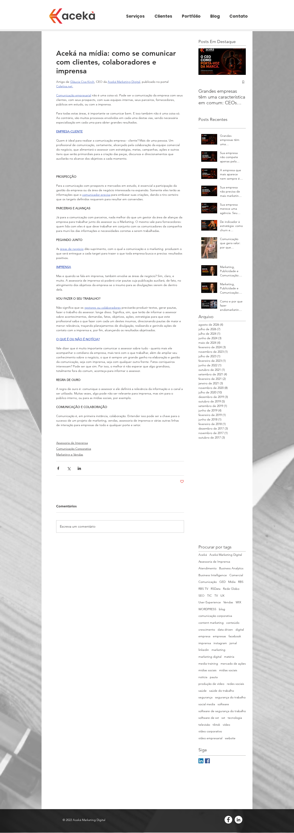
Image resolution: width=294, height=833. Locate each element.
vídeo (226, 725)
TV (216, 595)
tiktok (216, 725)
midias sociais (207, 670)
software (223, 704)
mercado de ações (233, 663)
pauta (214, 677)
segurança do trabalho (230, 697)
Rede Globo (231, 589)
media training (208, 663)
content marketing (211, 623)
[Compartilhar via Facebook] (58, 468)
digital (239, 629)
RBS (240, 582)
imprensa (204, 643)
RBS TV (203, 589)
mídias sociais (228, 670)
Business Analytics (231, 568)
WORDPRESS (207, 609)
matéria (229, 657)
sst (223, 718)
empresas (219, 636)
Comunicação (207, 582)
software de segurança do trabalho (222, 711)
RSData (215, 589)
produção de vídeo (211, 684)
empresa (204, 636)
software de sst (208, 718)
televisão (204, 725)
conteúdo (232, 623)
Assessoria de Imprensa (72, 443)
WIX (238, 602)
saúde (202, 691)
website (230, 738)
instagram (220, 643)
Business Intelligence (212, 575)
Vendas (228, 602)
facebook (235, 636)
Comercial (236, 575)
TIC (209, 595)
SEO (201, 595)
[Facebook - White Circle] (228, 820)
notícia (202, 677)
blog (222, 609)
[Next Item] (239, 61)
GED (222, 582)
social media (206, 704)
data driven (225, 629)
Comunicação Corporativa (73, 449)
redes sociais (235, 684)
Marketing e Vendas (69, 454)
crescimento (206, 629)
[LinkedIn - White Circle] (238, 820)
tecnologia (235, 718)
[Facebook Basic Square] (207, 760)
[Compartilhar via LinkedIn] (79, 468)
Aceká (202, 555)
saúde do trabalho (221, 691)
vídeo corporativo (210, 731)
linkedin (203, 650)
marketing (218, 650)
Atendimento (207, 568)
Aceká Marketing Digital (225, 555)
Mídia (231, 582)
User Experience (209, 602)
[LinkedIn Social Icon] (200, 760)
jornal (233, 643)
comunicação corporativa (215, 616)
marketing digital (209, 657)
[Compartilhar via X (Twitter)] (69, 468)
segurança (205, 697)
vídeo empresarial (210, 738)
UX (222, 595)
